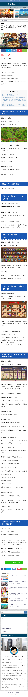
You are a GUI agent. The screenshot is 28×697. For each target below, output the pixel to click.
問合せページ (19, 692)
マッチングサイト (6, 625)
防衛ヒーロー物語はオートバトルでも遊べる (14, 97)
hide (16, 91)
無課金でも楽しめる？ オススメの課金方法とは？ (14, 104)
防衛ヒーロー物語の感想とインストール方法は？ (14, 105)
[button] (2, 14)
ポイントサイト (9, 7)
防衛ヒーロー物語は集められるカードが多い (14, 99)
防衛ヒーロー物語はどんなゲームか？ (11, 94)
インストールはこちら (14, 562)
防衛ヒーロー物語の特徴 (8, 95)
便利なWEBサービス (17, 7)
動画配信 (24, 7)
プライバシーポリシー (10, 692)
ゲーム (3, 7)
